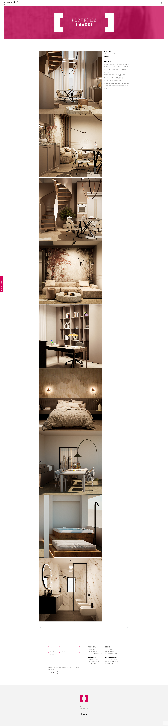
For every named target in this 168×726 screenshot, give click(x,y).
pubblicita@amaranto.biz (95, 653)
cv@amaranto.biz (111, 663)
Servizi (134, 3)
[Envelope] (163, 3)
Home (115, 3)
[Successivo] (106, 628)
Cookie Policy (84, 708)
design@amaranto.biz (111, 653)
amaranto (86, 710)
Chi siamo (124, 3)
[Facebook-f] (159, 3)
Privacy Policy (84, 706)
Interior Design (108, 58)
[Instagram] (161, 3)
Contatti (153, 3)
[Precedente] (61, 628)
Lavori (143, 3)
